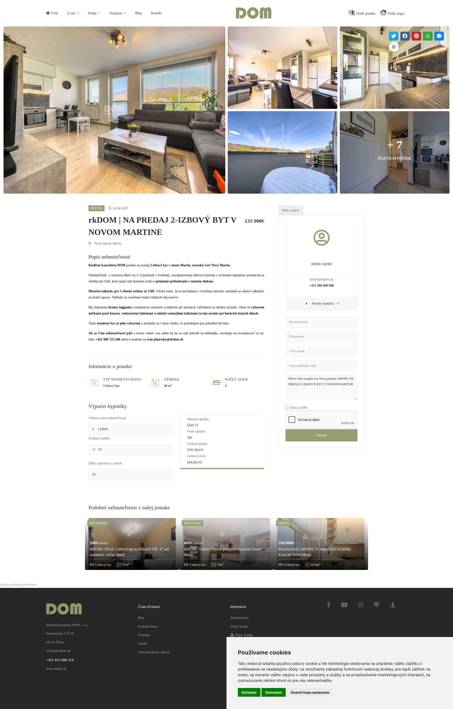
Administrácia (239, 618)
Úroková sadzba (99, 438)
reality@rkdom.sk (58, 651)
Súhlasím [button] (249, 692)
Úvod (54, 13)
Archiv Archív (321, 264)
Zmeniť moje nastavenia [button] (309, 692)
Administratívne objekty (154, 652)
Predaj (92, 13)
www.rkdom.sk (56, 669)
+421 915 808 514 (60, 660)
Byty (141, 618)
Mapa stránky (243, 635)
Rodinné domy (148, 626)
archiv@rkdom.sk (321, 279)
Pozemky (144, 635)
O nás (71, 13)
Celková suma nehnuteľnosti (107, 418)
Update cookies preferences (18, 584)
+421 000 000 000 (321, 285)
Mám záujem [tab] (290, 210)
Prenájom (116, 13)
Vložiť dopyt (395, 13)
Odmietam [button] (273, 692)
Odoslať (321, 435)
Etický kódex (239, 626)
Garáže (142, 643)
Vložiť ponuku (365, 13)
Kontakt (156, 13)
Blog (138, 13)
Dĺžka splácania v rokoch (105, 463)
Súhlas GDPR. (299, 407)
